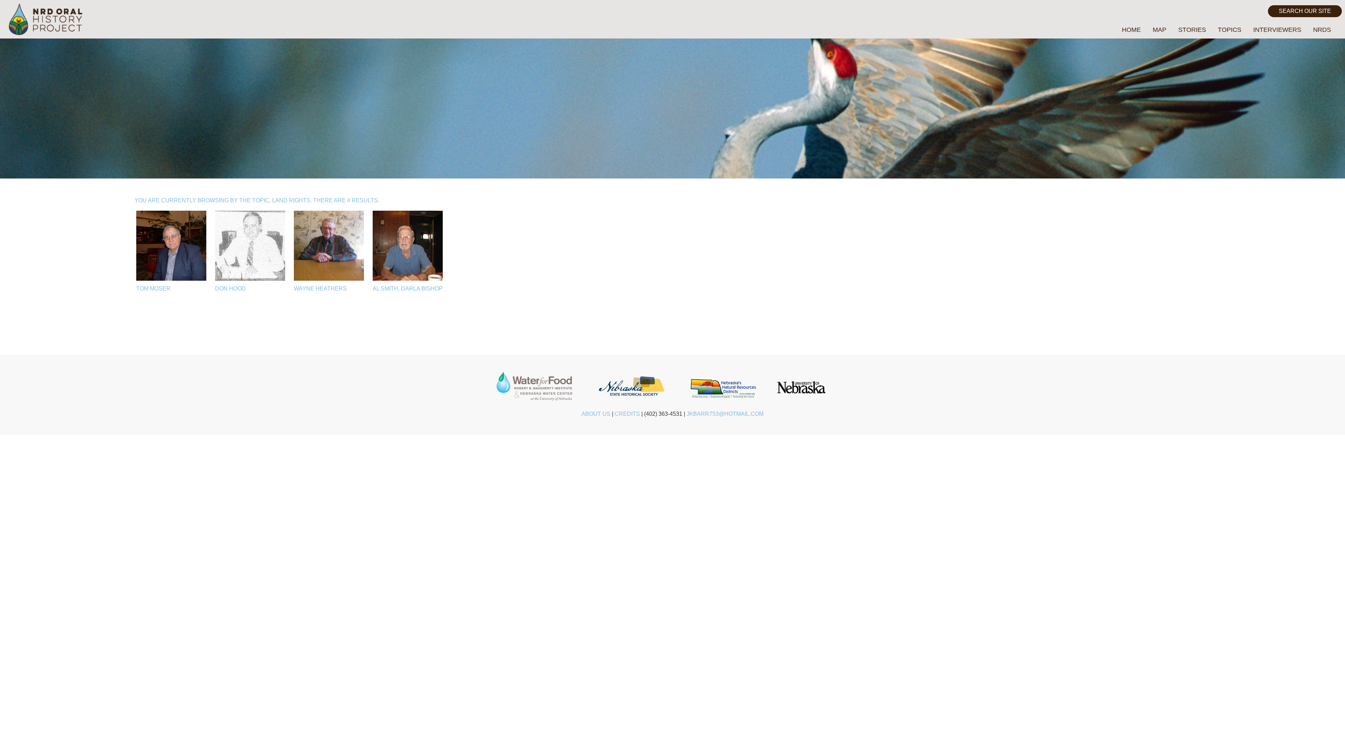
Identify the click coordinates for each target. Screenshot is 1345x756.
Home (1131, 29)
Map (1159, 29)
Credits (627, 414)
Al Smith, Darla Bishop (408, 289)
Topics (1229, 29)
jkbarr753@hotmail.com (725, 414)
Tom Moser (153, 289)
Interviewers (1277, 29)
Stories (1192, 29)
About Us (596, 414)
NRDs (1322, 29)
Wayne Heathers (320, 289)
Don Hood (230, 289)
